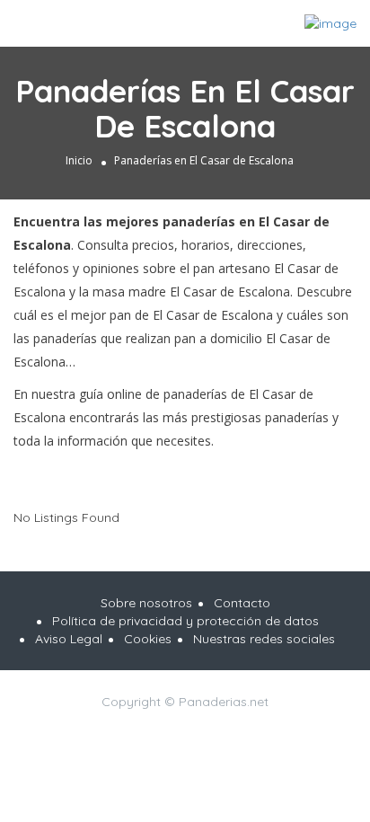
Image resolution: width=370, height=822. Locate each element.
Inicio (79, 160)
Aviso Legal (68, 639)
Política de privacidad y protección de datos (185, 621)
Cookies (148, 639)
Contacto (242, 603)
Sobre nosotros (146, 603)
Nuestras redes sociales (264, 639)
